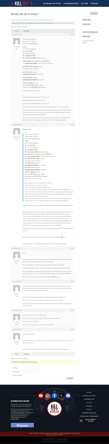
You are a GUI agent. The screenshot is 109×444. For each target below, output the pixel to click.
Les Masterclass (71, 4)
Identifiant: (15, 368)
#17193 (72, 310)
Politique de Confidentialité (89, 416)
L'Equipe (89, 406)
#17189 (72, 34)
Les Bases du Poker (52, 4)
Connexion (70, 378)
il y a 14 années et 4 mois (67, 23)
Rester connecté (18, 375)
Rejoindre (23, 425)
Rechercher (94, 13)
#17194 (72, 329)
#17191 (72, 248)
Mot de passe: (16, 372)
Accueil (12, 20)
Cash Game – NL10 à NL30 (36, 20)
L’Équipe (94, 4)
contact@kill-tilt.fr (90, 420)
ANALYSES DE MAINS (24, 20)
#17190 (72, 124)
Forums (17, 20)
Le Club (84, 4)
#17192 (72, 281)
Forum (89, 409)
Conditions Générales (89, 413)
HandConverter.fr (34, 43)
